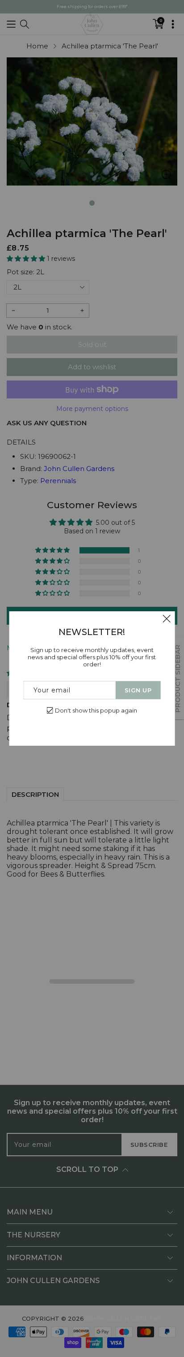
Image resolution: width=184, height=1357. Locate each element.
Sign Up (138, 690)
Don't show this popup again (96, 710)
